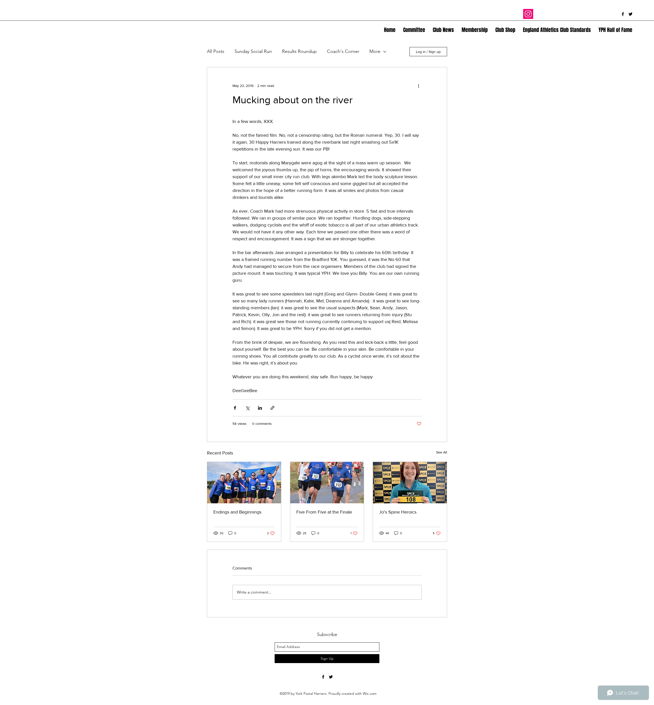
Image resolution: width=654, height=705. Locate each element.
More (374, 51)
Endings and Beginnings (237, 512)
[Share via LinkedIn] (260, 407)
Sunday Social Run (253, 51)
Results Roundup (299, 51)
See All (441, 452)
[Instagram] (528, 14)
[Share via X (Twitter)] (247, 407)
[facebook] (622, 14)
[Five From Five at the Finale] (327, 482)
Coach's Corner (343, 51)
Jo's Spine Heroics (397, 512)
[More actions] (418, 86)
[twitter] (630, 14)
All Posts (215, 51)
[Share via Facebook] (234, 407)
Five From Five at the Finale (324, 512)
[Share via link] (272, 407)
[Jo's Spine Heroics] (410, 482)
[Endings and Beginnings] (244, 482)
